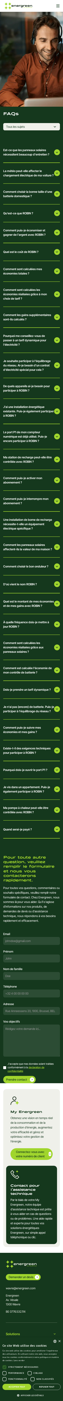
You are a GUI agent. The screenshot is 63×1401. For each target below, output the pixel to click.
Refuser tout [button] (46, 1386)
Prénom (8, 951)
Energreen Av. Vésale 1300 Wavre (13, 1300)
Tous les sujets (15, 126)
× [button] (59, 1341)
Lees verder (19, 1360)
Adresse (8, 1004)
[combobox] (31, 1011)
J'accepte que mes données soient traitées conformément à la (31, 1067)
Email (6, 934)
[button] (31, 1395)
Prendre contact (16, 1079)
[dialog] (31, 1369)
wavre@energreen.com (21, 1288)
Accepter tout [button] (17, 1386)
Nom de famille (12, 969)
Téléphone (10, 986)
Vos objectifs (11, 1021)
